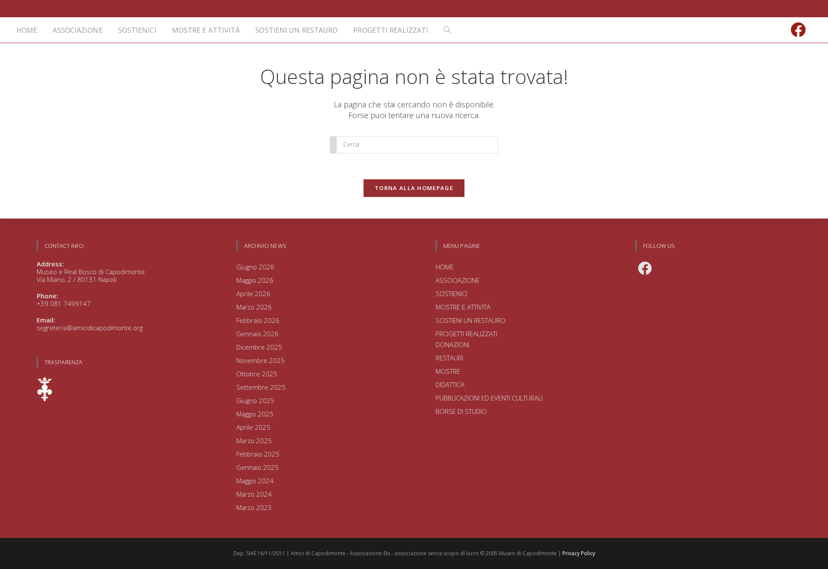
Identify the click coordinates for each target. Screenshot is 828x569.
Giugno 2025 (255, 400)
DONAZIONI (452, 344)
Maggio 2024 (254, 480)
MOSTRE (448, 371)
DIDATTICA (450, 384)
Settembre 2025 (260, 387)
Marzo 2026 (254, 307)
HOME (445, 267)
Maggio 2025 (254, 414)
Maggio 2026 (254, 280)
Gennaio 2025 (257, 467)
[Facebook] (645, 268)
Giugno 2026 (255, 267)
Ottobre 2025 (256, 373)
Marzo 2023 (254, 507)
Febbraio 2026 (257, 320)
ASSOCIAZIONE (458, 280)
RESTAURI (449, 357)
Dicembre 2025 (259, 347)
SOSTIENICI (451, 293)
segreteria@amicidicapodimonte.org (90, 327)
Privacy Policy (578, 553)
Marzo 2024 (254, 494)
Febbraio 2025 (257, 454)
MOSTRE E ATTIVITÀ (463, 307)
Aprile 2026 (253, 293)
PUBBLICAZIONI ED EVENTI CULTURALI (489, 398)
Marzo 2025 (254, 440)
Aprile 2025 (253, 427)
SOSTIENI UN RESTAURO (470, 320)
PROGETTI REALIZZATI (466, 333)
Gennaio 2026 (257, 333)
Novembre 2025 (260, 360)
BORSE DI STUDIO (461, 411)
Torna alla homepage (414, 188)
